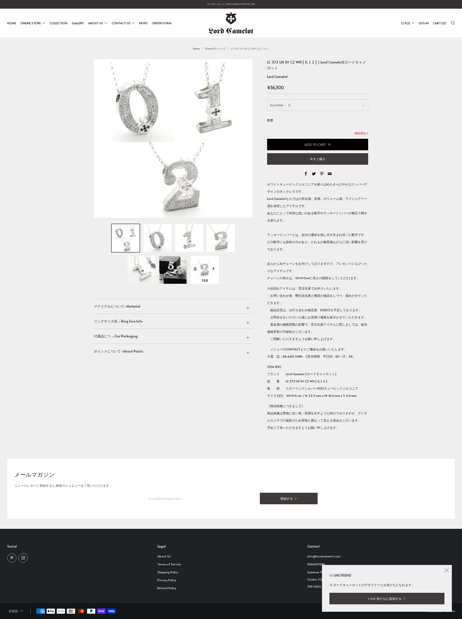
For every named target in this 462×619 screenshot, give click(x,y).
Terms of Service (169, 564)
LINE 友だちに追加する (385, 598)
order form (162, 23)
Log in (424, 23)
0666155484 (316, 564)
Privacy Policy (166, 580)
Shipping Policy (167, 572)
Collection (58, 23)
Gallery (78, 23)
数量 (270, 120)
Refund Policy (166, 588)
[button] (125, 238)
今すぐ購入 (318, 159)
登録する (286, 498)
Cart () (439, 23)
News (143, 23)
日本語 (405, 23)
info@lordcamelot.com (323, 556)
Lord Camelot (277, 76)
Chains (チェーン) (215, 48)
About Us (95, 23)
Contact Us (121, 23)
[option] (173, 138)
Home (11, 23)
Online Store (30, 23)
